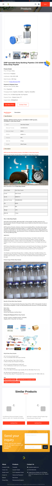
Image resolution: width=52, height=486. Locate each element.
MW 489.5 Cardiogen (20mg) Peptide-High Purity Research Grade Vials (13, 417)
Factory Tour (5, 469)
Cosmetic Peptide (16, 469)
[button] (8, 408)
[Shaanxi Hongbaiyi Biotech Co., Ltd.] (9, 4)
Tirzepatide (14, 467)
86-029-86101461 (46, 0)
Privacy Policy (5, 480)
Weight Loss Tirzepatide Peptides (12, 382)
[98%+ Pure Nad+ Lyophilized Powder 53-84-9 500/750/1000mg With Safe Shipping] (38, 405)
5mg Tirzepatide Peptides (10, 379)
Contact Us (4, 475)
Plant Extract (15, 477)
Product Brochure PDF (14, 81)
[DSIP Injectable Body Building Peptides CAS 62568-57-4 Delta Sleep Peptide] (21, 32)
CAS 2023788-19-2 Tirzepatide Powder (26, 379)
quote (45, 4)
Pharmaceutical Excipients (18, 480)
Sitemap (4, 477)
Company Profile (5, 467)
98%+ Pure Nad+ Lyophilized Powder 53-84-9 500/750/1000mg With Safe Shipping (38, 417)
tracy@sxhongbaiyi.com (34, 0)
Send (45, 447)
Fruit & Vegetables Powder (18, 472)
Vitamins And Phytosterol (17, 475)
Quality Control (5, 472)
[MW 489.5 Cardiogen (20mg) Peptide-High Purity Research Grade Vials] (14, 405)
